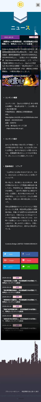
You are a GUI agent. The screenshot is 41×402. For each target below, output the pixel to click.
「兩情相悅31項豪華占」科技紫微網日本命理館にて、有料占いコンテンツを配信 (20, 301)
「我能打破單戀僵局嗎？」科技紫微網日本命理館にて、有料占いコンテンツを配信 (19, 310)
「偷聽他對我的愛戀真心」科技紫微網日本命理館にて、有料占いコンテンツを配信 (19, 320)
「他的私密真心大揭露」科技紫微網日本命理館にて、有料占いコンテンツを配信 (20, 282)
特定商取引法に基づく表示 (30, 391)
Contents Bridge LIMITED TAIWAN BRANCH (21, 244)
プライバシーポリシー (12, 391)
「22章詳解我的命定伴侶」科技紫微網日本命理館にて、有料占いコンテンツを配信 (19, 329)
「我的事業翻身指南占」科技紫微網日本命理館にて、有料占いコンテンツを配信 (20, 291)
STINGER (21, 398)
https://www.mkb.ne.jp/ (15, 128)
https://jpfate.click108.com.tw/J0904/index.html (21, 117)
